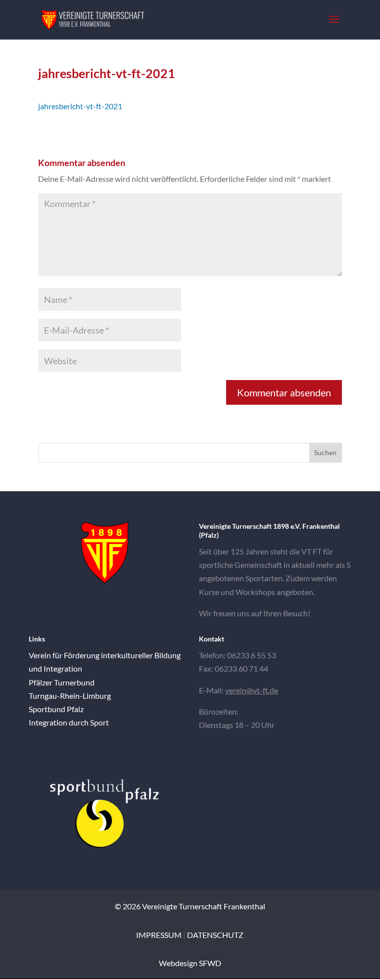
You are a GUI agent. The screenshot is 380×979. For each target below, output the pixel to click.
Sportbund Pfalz (56, 709)
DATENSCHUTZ (215, 934)
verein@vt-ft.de (251, 690)
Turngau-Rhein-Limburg (70, 695)
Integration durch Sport (69, 722)
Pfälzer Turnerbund (62, 682)
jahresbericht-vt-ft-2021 (80, 106)
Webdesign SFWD (190, 963)
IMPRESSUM (159, 934)
